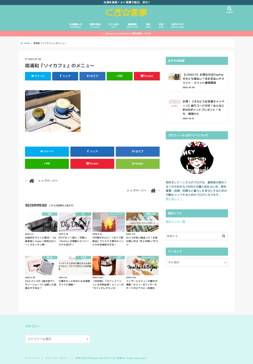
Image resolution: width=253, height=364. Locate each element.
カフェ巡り (113, 25)
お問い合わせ (82, 358)
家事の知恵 (95, 25)
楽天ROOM (177, 25)
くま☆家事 (116, 358)
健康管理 (132, 25)
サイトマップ (32, 358)
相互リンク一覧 (175, 222)
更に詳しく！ (174, 199)
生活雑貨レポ (75, 25)
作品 (161, 25)
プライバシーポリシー (57, 358)
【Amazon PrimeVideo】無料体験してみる (127, 33)
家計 (148, 25)
